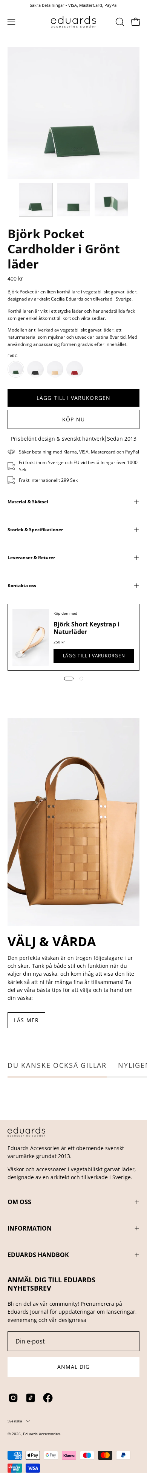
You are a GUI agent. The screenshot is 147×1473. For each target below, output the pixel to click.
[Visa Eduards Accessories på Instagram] (13, 1398)
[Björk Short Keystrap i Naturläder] (30, 637)
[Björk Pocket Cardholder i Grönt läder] (36, 200)
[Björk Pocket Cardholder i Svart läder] (35, 369)
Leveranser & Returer (31, 557)
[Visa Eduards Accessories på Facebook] (48, 1398)
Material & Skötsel (28, 501)
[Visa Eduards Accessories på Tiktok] (30, 1398)
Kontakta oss (22, 585)
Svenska (15, 1421)
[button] (119, 22)
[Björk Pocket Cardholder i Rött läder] (74, 369)
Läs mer (26, 1020)
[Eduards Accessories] (73, 22)
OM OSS (19, 1202)
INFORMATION (30, 1228)
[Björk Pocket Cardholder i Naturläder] (55, 369)
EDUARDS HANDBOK (38, 1255)
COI (33, 1439)
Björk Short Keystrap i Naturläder (86, 628)
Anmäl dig (73, 1366)
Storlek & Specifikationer (35, 529)
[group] (73, 5)
